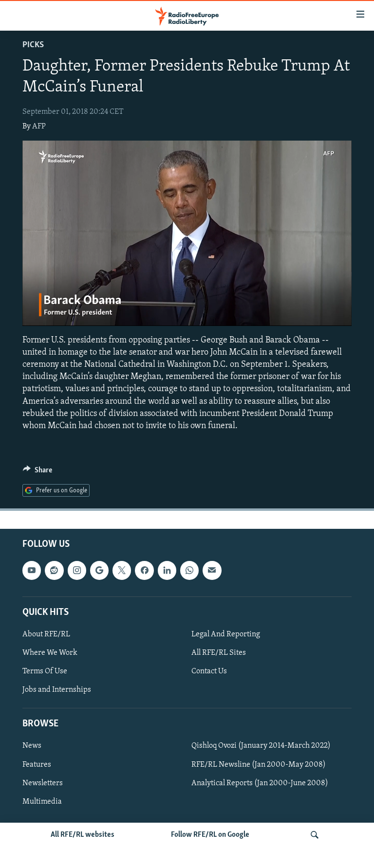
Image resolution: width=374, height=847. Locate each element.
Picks (33, 45)
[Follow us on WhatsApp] (189, 570)
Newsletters (42, 783)
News (31, 746)
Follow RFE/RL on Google (210, 835)
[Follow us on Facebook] (144, 570)
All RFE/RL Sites (218, 653)
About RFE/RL (46, 634)
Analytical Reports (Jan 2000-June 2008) (259, 783)
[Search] (314, 835)
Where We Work (49, 653)
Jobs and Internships (56, 690)
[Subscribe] (212, 570)
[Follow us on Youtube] (31, 570)
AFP (39, 126)
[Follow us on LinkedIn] (167, 570)
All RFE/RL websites (82, 835)
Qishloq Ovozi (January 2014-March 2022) (261, 746)
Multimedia (42, 801)
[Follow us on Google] (99, 570)
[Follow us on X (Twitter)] (121, 570)
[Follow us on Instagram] (77, 570)
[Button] (37, 472)
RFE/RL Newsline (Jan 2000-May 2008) (258, 764)
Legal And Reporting (225, 634)
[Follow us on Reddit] (54, 570)
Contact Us (209, 671)
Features (36, 764)
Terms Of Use (44, 671)
